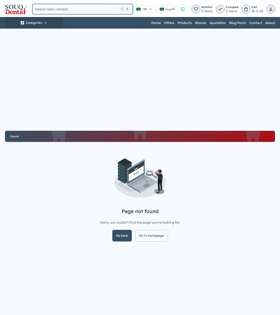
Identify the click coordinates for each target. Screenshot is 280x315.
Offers (169, 23)
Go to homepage (151, 235)
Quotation (218, 23)
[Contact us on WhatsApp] (183, 9)
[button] (196, 9)
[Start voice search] (127, 9)
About (270, 23)
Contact (255, 23)
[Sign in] (271, 9)
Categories (34, 23)
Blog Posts (237, 23)
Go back (122, 235)
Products (185, 23)
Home (156, 23)
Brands (200, 23)
